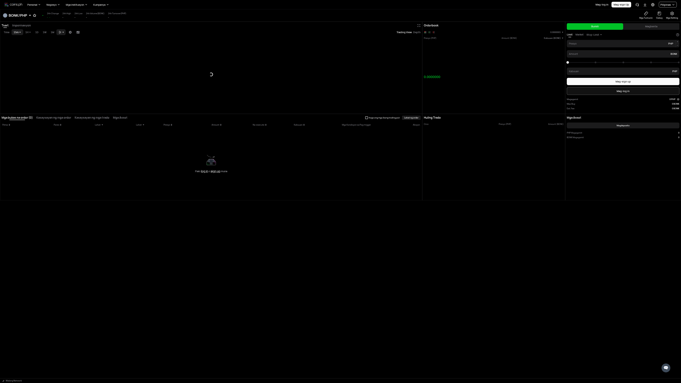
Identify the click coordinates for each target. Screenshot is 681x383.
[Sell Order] (433, 32)
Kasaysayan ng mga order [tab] (53, 118)
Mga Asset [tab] (120, 118)
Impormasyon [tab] (21, 25)
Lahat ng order (411, 117)
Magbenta (651, 26)
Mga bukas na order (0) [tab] (17, 118)
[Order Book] (425, 32)
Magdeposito (623, 125)
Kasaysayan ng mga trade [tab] (92, 118)
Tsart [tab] (5, 25)
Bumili (595, 26)
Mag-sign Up (621, 4)
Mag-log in (602, 4)
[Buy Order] (429, 32)
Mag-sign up (623, 81)
